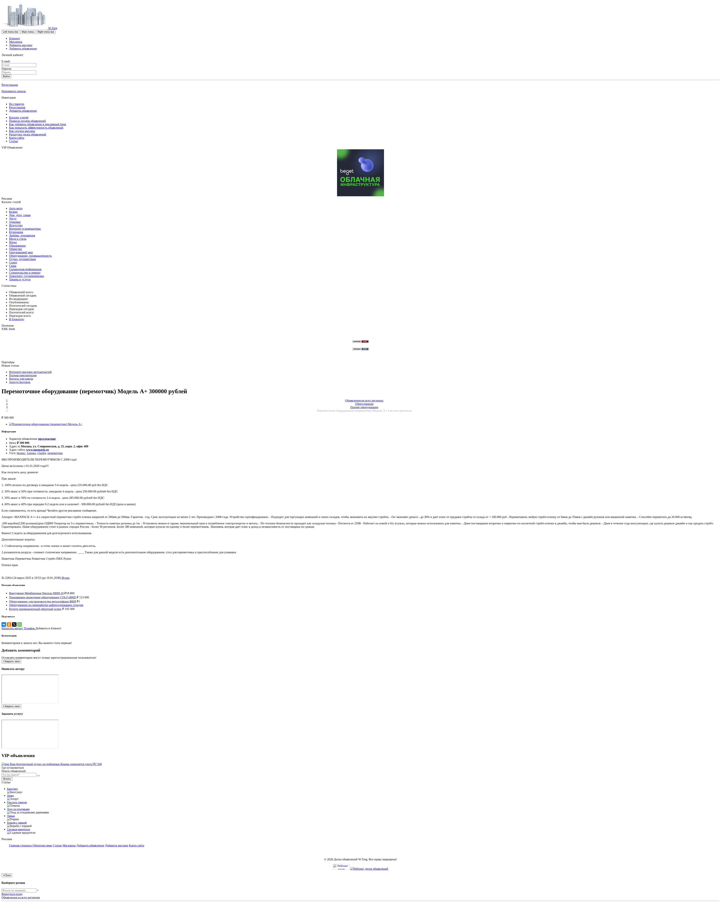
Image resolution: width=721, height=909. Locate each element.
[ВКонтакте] (4, 624)
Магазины (15, 41)
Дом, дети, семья (19, 215)
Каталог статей (18, 117)
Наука (13, 242)
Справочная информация (25, 269)
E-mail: (6, 61)
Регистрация (10, 84)
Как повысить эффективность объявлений (36, 127)
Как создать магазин (22, 131)
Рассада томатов (17, 802)
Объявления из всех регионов (21, 897)
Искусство (16, 225)
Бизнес (13, 211)
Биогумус (12, 788)
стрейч (41, 453)
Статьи (13, 141)
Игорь (65, 577)
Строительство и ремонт (25, 272)
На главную (16, 104)
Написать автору (13, 628)
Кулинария (16, 232)
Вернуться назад (12, 894)
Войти (6, 76)
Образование (17, 245)
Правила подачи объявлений (27, 120)
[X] (14, 624)
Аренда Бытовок (19, 382)
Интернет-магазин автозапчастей (30, 372)
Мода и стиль (17, 238)
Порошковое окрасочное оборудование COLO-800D (42, 597)
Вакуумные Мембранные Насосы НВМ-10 (36, 593)
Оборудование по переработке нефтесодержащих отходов (46, 605)
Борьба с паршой (17, 822)
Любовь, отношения (22, 235)
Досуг (13, 218)
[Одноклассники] (9, 624)
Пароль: (7, 68)
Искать (7, 778)
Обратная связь (42, 845)
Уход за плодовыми (18, 809)
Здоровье (15, 221)
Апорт (10, 795)
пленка (31, 453)
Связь (12, 265)
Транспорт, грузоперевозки (26, 276)
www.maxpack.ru (37, 449)
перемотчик (55, 453)
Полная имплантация (22, 375)
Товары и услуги (20, 279)
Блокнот (14, 38)
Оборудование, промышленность (30, 255)
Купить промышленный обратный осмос (35, 609)
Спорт (13, 262)
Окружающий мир (21, 252)
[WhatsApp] (19, 624)
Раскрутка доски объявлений (27, 134)
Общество (15, 249)
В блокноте (16, 319)
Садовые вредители (18, 829)
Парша (11, 816)
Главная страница (20, 845)
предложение (47, 438)
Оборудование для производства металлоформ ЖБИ (42, 601)
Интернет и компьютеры (25, 228)
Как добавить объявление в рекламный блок (37, 124)
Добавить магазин (20, 45)
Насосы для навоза (21, 378)
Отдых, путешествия (22, 259)
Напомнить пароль (14, 91)
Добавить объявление (23, 48)
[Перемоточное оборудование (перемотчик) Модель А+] (45, 424)
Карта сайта (16, 137)
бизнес (21, 453)
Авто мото (16, 208)
